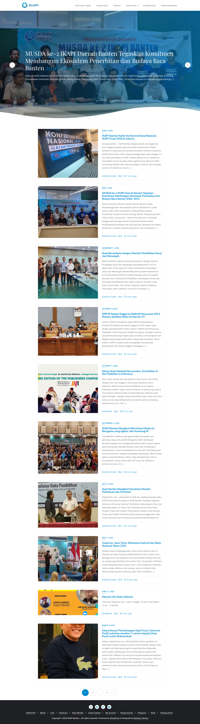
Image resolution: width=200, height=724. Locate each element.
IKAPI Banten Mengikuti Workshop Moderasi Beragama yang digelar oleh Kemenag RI (128, 430)
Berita (43, 713)
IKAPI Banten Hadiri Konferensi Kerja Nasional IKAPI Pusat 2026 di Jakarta (129, 137)
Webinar (108, 411)
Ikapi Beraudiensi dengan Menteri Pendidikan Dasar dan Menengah (132, 255)
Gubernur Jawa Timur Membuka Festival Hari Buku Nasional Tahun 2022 (131, 544)
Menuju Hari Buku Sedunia (117, 596)
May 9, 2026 (107, 188)
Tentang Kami (166, 713)
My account (110, 713)
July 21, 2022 (107, 484)
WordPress (115, 718)
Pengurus (142, 713)
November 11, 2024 (110, 248)
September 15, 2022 (110, 423)
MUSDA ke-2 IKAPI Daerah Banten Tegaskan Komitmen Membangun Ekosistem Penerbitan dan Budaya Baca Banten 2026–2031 (131, 195)
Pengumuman (126, 713)
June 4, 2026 (107, 130)
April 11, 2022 (108, 591)
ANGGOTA (31, 713)
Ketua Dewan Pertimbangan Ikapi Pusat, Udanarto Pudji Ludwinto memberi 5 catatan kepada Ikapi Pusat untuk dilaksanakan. (131, 633)
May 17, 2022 (107, 538)
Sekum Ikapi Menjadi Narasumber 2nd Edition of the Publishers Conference (130, 373)
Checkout (63, 713)
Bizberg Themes (141, 718)
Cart (52, 713)
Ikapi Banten (77, 713)
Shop (153, 713)
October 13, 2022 (110, 309)
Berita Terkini (110, 176)
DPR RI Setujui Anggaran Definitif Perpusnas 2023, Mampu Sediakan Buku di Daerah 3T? (131, 315)
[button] (187, 65)
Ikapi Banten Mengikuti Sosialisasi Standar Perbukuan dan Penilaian (126, 490)
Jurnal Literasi (94, 713)
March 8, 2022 (108, 625)
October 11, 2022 (110, 366)
